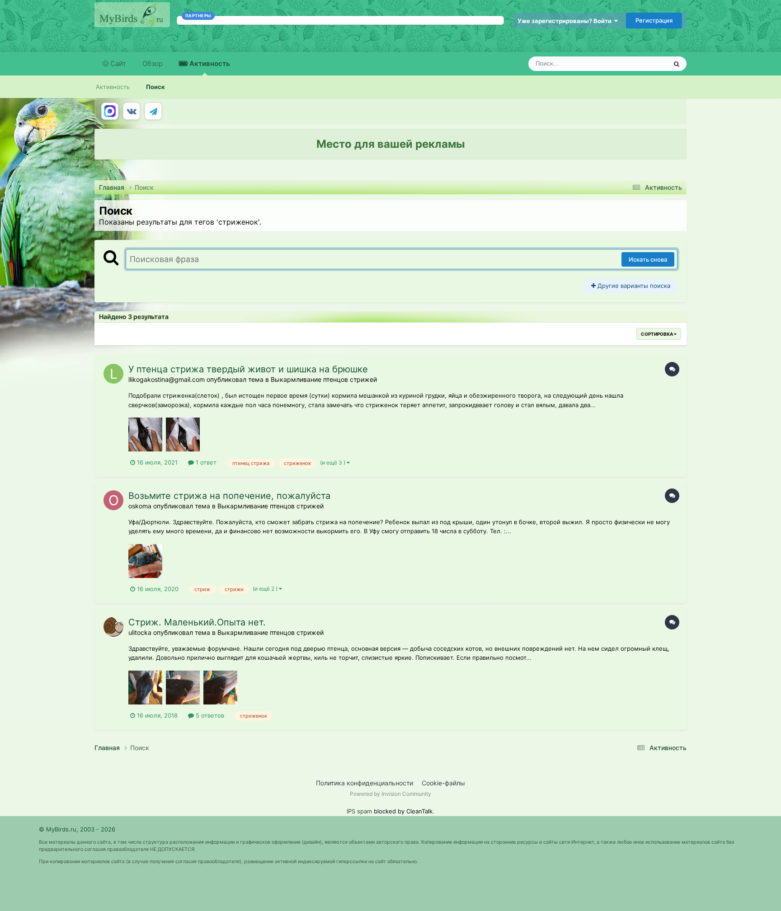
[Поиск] (677, 63)
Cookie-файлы (443, 783)
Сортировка (657, 334)
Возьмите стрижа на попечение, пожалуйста (229, 495)
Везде (646, 63)
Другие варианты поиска (633, 285)
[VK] (131, 111)
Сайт (117, 63)
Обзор (152, 63)
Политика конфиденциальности (364, 783)
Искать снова (648, 259)
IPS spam (359, 811)
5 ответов (209, 715)
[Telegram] (153, 111)
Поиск (155, 86)
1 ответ (205, 462)
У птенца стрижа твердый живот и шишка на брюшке (248, 369)
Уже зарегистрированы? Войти (566, 20)
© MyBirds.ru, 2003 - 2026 (77, 829)
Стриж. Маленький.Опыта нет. (197, 622)
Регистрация (654, 20)
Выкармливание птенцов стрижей (324, 379)
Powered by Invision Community (390, 793)
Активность (209, 63)
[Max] (109, 111)
